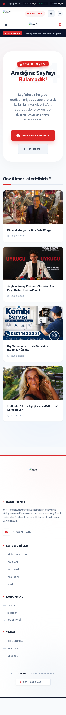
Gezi (10, 584)
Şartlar (12, 648)
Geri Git (35, 149)
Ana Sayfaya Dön (36, 135)
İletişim (12, 613)
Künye (11, 605)
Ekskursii (13, 577)
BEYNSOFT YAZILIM (35, 682)
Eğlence (13, 562)
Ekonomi (13, 569)
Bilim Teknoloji (17, 554)
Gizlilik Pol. (15, 641)
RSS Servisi (14, 619)
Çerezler (13, 656)
